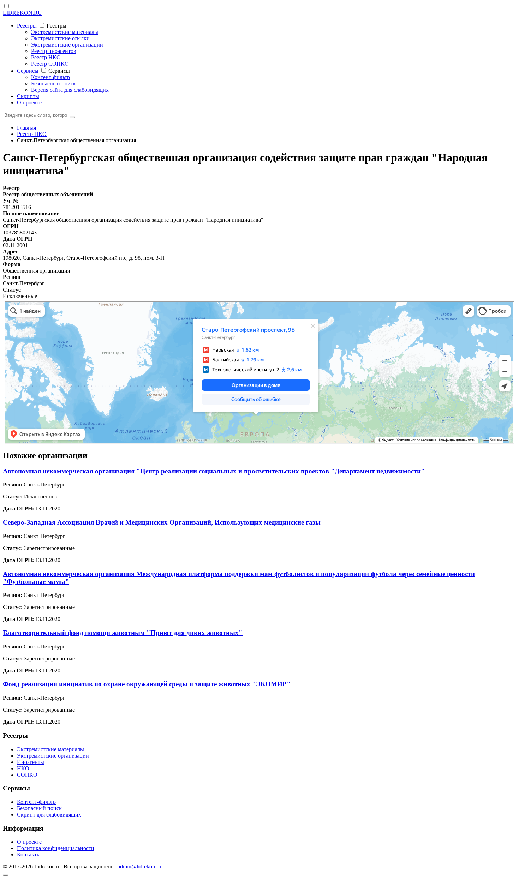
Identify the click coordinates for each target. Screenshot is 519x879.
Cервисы (28, 71)
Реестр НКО (46, 57)
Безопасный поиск (53, 83)
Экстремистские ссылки (60, 38)
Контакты (29, 854)
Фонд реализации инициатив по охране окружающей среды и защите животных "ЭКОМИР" (147, 684)
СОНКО (27, 775)
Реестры (27, 26)
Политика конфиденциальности (55, 848)
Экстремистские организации (67, 45)
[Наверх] (5, 875)
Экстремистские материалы (64, 32)
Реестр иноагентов (53, 51)
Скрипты (28, 96)
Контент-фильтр (50, 77)
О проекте (29, 103)
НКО (23, 768)
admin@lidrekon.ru (139, 866)
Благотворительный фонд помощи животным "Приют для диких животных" (123, 632)
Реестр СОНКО (50, 64)
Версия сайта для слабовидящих (70, 90)
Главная (26, 128)
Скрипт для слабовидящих (49, 815)
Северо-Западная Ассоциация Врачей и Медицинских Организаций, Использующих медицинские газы (162, 522)
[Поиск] (72, 117)
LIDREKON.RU (22, 13)
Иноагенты (30, 762)
